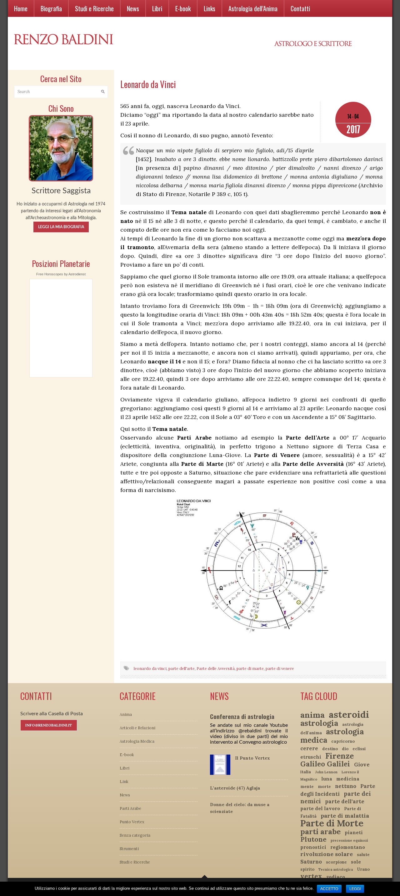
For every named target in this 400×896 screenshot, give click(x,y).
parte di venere (280, 668)
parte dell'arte (181, 668)
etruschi (310, 757)
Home (21, 8)
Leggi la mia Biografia (61, 227)
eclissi (359, 748)
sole (356, 862)
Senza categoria (135, 835)
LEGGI (355, 889)
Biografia (51, 8)
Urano (363, 869)
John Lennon (326, 772)
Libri (157, 8)
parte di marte (250, 668)
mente (307, 786)
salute (363, 854)
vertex (311, 876)
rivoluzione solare (326, 854)
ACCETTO (329, 889)
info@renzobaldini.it (48, 725)
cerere (309, 748)
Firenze (339, 756)
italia (305, 772)
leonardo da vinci (150, 668)
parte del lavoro (320, 808)
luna (326, 779)
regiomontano (347, 847)
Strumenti (129, 848)
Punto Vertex (132, 821)
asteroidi (349, 714)
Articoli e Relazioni (137, 727)
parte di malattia (345, 815)
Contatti (300, 8)
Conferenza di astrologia (242, 716)
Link (124, 781)
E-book (183, 8)
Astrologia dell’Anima (253, 8)
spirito (307, 869)
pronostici (313, 847)
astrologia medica (332, 735)
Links (209, 8)
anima (312, 715)
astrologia (319, 723)
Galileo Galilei (325, 764)
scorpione (336, 862)
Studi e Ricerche (94, 8)
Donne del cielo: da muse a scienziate (239, 808)
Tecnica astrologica (335, 869)
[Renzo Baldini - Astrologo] (61, 147)
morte (324, 786)
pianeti (354, 832)
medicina (347, 779)
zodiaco (335, 877)
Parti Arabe (130, 808)
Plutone (313, 839)
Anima (126, 714)
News (133, 8)
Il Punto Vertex (252, 758)
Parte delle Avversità (216, 668)
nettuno (345, 786)
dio (345, 748)
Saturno (311, 861)
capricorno (343, 741)
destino (330, 748)
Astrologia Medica (137, 741)
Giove (362, 764)
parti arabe (320, 831)
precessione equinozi (349, 840)
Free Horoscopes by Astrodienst (61, 274)
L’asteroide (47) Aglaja (235, 788)
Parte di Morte (331, 823)
